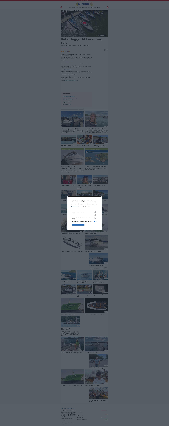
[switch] (95, 212)
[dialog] (84, 213)
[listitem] (84, 210)
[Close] (100, 198)
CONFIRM (78, 224)
